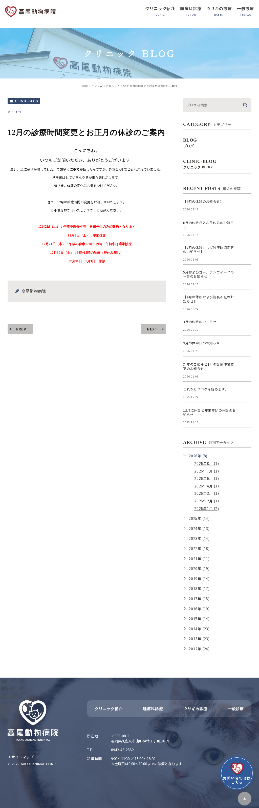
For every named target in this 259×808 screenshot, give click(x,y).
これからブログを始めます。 (205, 389)
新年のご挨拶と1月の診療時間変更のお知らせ (208, 366)
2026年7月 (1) (206, 471)
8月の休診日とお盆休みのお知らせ (208, 224)
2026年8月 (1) (206, 463)
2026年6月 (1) (206, 478)
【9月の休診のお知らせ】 (203, 201)
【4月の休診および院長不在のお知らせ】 (208, 299)
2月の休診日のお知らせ (201, 343)
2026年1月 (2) (206, 508)
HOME (86, 86)
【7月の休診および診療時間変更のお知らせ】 (208, 249)
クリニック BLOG (105, 86)
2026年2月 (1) (206, 500)
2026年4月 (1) (206, 485)
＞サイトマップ (21, 756)
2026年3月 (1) (206, 493)
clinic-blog (26, 101)
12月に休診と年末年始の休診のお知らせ (209, 412)
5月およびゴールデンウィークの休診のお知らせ (208, 274)
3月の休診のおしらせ (200, 321)
